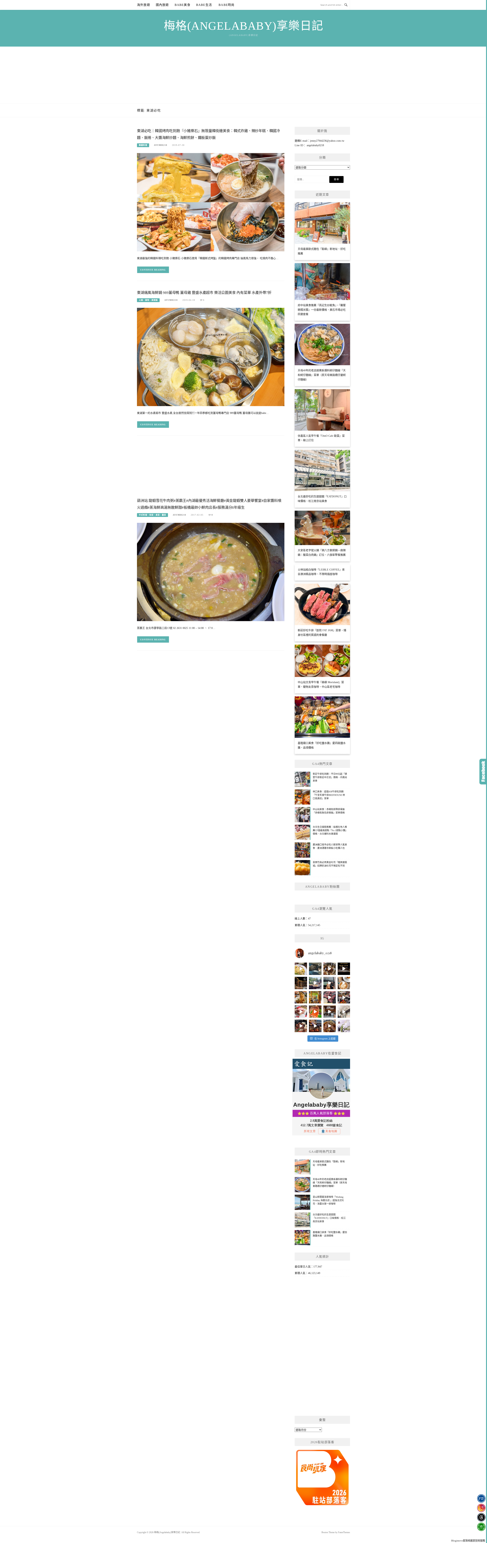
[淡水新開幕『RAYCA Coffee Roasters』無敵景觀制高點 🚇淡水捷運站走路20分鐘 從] (315, 983)
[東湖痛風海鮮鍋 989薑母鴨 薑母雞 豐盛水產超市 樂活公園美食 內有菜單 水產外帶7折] (210, 356)
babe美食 (182, 4)
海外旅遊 (143, 4)
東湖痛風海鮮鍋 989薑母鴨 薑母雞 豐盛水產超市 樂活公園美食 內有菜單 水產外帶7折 (204, 293)
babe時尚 (226, 4)
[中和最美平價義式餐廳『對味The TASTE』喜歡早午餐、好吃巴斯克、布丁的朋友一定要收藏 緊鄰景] (344, 983)
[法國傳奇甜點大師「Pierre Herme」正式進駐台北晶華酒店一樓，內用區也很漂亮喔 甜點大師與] (301, 1011)
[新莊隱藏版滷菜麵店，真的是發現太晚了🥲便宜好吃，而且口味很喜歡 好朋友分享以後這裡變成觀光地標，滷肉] (301, 997)
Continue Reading (153, 270)
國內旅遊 (162, 4)
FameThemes (344, 1532)
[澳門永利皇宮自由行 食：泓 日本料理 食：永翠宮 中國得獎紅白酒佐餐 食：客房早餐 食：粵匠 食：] (344, 969)
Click (483, 771)
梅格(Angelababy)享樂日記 (243, 26)
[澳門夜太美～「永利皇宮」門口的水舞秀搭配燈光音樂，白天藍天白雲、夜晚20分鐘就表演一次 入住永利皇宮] (301, 983)
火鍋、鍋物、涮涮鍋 (148, 300)
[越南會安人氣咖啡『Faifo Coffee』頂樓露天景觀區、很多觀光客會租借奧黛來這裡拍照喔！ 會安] (315, 997)
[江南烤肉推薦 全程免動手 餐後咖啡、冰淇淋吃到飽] (301, 1026)
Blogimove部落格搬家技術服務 (468, 1540)
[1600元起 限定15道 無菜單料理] (315, 1026)
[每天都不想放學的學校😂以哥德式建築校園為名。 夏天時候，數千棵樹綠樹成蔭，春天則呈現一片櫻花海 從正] (344, 1026)
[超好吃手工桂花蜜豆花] (329, 1011)
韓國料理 (143, 145)
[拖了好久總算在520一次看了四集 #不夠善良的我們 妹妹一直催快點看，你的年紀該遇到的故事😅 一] (315, 969)
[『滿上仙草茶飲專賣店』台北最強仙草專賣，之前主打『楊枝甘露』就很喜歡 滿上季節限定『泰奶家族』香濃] (329, 983)
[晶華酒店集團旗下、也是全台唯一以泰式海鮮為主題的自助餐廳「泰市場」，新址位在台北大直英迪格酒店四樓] (315, 1011)
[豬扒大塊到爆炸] (301, 969)
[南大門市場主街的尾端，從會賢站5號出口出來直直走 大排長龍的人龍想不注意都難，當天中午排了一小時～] (344, 997)
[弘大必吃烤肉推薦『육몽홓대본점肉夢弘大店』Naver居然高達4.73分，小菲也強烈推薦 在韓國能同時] (329, 997)
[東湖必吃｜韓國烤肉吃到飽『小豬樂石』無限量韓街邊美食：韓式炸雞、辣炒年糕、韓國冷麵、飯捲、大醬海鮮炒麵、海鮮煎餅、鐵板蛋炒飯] (210, 202)
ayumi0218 (160, 145)
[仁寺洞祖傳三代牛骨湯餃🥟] (344, 1011)
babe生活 (204, 4)
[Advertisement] (243, 75)
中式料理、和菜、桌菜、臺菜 (152, 515)
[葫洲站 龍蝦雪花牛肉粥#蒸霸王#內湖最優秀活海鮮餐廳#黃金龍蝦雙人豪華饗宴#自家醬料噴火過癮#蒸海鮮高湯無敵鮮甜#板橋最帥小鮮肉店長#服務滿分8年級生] (210, 571)
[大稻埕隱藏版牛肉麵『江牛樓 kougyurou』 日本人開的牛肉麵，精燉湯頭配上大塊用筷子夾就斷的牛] (329, 1026)
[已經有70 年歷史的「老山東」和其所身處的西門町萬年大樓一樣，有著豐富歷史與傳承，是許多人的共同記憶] (329, 969)
